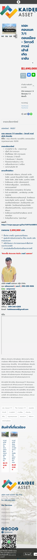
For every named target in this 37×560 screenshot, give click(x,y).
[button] (34, 12)
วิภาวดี (4, 412)
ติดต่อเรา (23, 75)
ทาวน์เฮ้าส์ (12, 412)
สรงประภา (23, 417)
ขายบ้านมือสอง (6, 421)
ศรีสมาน (31, 417)
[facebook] (2, 528)
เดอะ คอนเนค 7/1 (7, 408)
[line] (13, 528)
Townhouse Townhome (24, 107)
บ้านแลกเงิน (5, 523)
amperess (10, 288)
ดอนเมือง (31, 408)
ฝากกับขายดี (5, 509)
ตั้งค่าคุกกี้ (28, 554)
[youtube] (9, 528)
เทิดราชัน (28, 412)
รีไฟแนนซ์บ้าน (5, 519)
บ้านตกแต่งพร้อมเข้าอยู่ (9, 516)
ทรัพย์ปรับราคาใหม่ (7, 512)
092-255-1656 (28, 286)
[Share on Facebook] (28, 114)
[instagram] (6, 528)
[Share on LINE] (31, 114)
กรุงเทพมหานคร (12, 417)
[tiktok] (16, 528)
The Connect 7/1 (20, 408)
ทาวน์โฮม (20, 412)
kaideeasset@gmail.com (17, 309)
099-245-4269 (14, 306)
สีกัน (3, 417)
